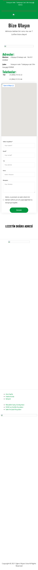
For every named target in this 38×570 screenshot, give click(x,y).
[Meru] (7, 15)
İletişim (8, 399)
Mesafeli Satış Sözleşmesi (15, 405)
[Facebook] (26, 8)
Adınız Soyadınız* (8, 141)
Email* (5, 151)
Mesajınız (5, 180)
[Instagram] (29, 8)
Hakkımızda (10, 396)
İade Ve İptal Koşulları (13, 409)
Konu (4, 170)
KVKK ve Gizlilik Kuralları (14, 407)
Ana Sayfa (9, 394)
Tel (4, 161)
